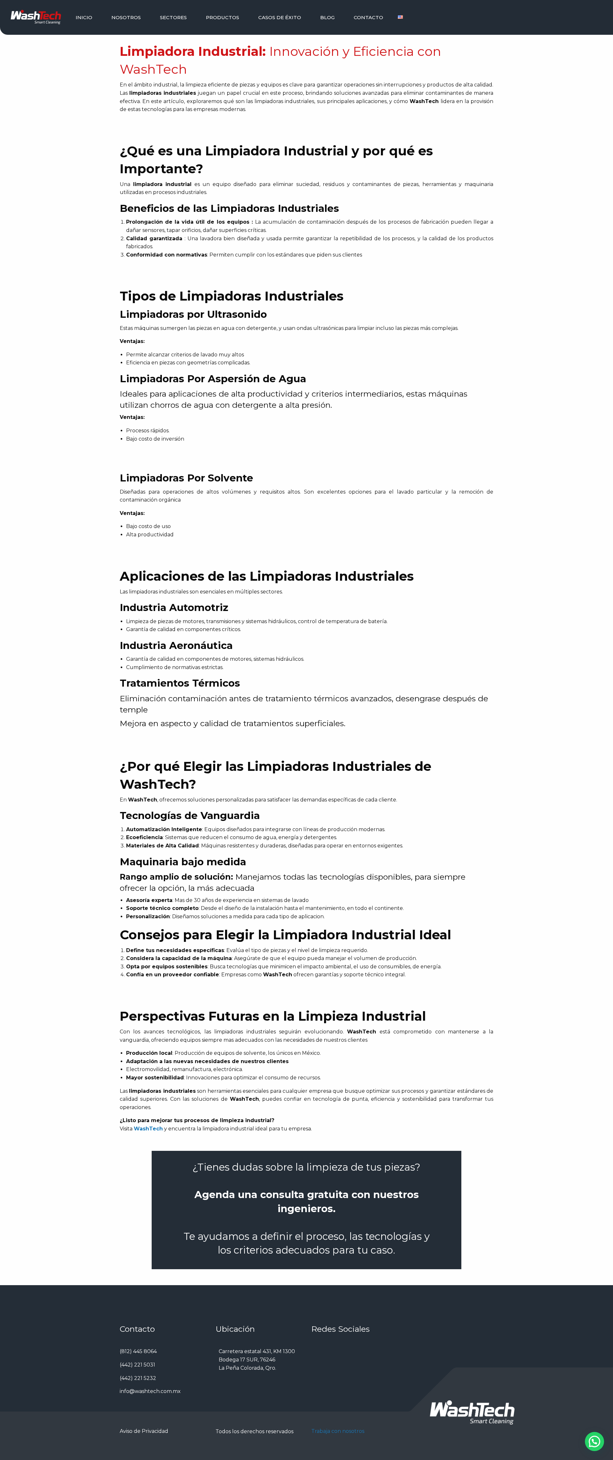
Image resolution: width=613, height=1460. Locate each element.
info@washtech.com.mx (150, 1391)
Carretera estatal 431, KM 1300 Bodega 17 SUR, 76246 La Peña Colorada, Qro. (257, 1359)
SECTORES (173, 17)
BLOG (327, 17)
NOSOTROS (126, 17)
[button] (594, 1441)
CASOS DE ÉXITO (279, 17)
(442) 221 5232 (138, 1378)
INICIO (84, 17)
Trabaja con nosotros (337, 1431)
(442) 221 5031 (137, 1365)
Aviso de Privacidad (144, 1431)
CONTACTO (368, 17)
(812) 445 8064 (138, 1351)
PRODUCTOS (222, 17)
